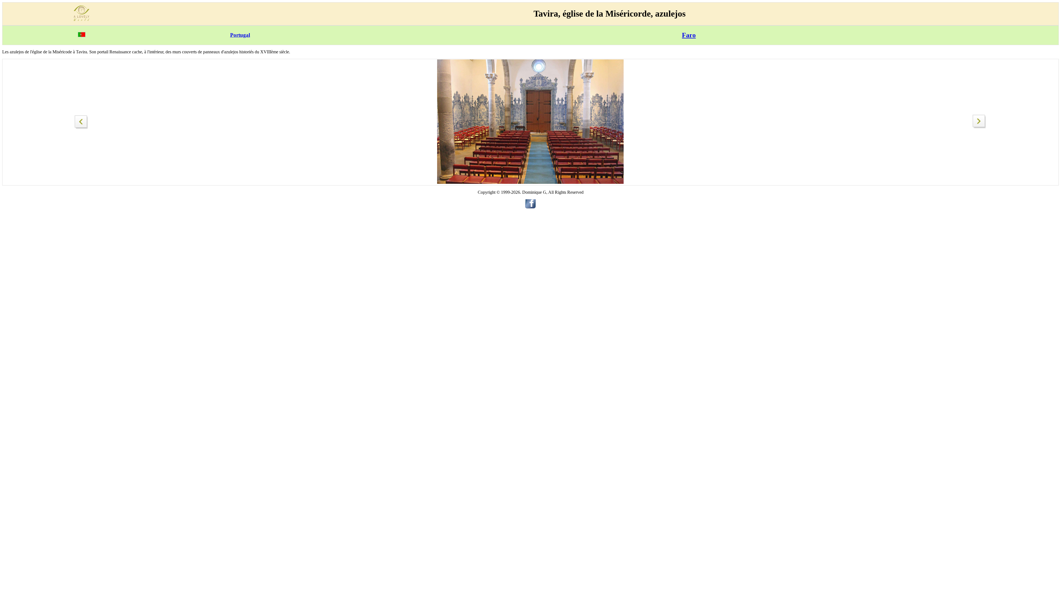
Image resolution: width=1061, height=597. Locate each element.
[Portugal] (81, 35)
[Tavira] (81, 120)
